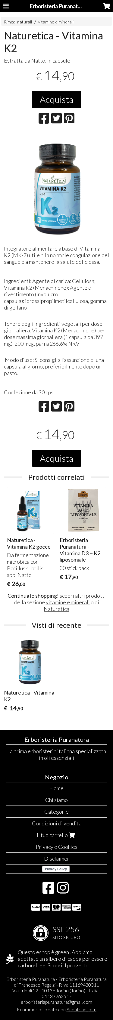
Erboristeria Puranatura (58, 6)
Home (56, 788)
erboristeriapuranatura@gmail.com (56, 1002)
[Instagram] (63, 890)
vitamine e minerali (68, 602)
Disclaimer (56, 858)
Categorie (56, 811)
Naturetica (56, 609)
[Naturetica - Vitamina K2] (56, 186)
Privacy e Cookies (56, 846)
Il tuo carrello (53, 835)
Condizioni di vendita (56, 823)
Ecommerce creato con (56, 1009)
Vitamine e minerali (56, 21)
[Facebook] (48, 890)
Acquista (56, 99)
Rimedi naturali (18, 21)
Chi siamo (56, 800)
